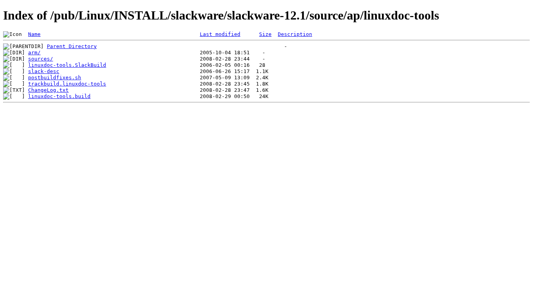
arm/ (34, 52)
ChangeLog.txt (48, 90)
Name (34, 34)
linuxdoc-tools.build (59, 96)
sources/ (40, 59)
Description (295, 34)
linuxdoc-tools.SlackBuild (67, 65)
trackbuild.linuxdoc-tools (67, 84)
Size (265, 34)
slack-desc (43, 71)
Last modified (220, 34)
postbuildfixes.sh (54, 77)
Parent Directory (72, 46)
